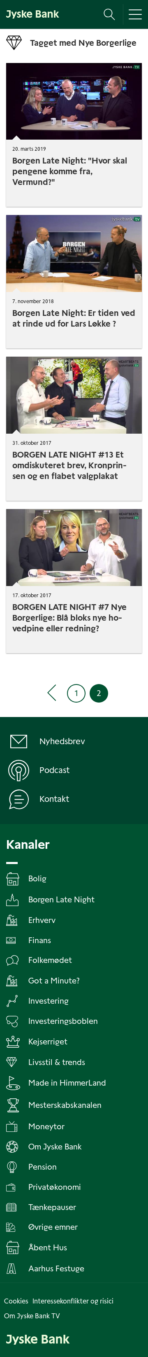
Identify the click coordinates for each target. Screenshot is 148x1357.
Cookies (16, 1301)
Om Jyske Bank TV (32, 1316)
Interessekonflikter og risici (72, 1301)
